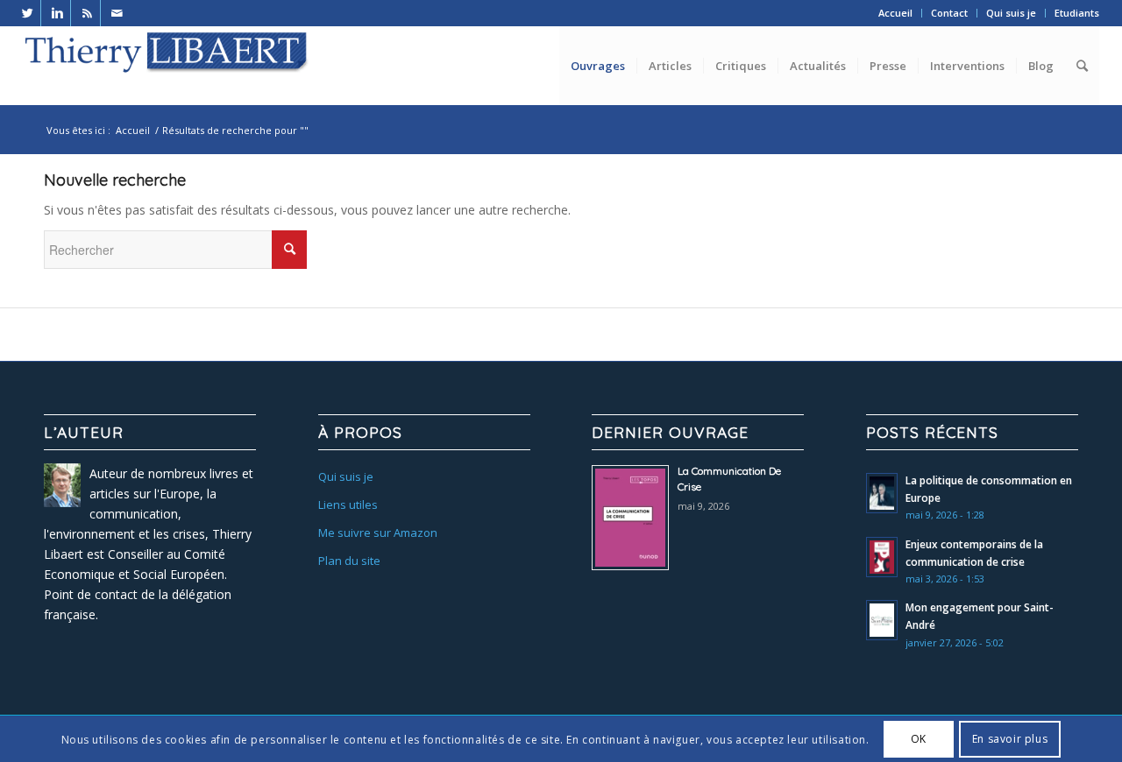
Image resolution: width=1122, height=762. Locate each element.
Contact (949, 12)
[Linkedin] (57, 13)
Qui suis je (1011, 12)
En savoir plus (1009, 738)
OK (919, 738)
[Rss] (87, 13)
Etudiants (1077, 12)
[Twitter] (27, 13)
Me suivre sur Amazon (377, 532)
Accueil (895, 12)
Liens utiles (348, 504)
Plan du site (349, 560)
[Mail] (117, 13)
